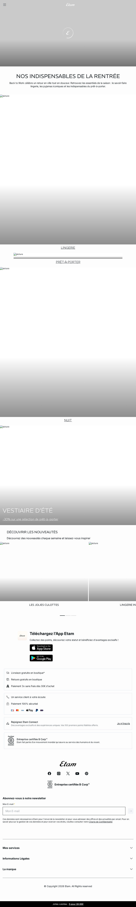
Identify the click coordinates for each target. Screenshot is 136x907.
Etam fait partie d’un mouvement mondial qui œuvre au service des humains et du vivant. (58, 742)
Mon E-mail (9, 804)
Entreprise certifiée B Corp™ (32, 739)
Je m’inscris (123, 723)
